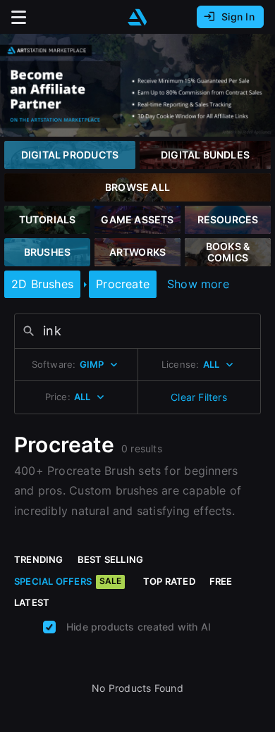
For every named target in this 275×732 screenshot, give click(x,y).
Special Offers (67, 581)
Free (221, 581)
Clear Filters (199, 397)
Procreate (122, 284)
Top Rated (169, 581)
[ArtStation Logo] (137, 17)
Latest (31, 602)
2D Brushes (42, 284)
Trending (38, 559)
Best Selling (111, 559)
